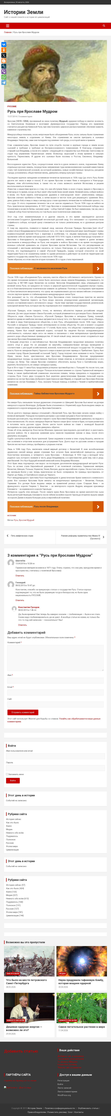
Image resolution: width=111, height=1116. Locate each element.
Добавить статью (21, 1051)
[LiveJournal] (4, 66)
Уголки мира (12, 846)
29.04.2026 (11, 1034)
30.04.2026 (63, 987)
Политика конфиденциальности (60, 1108)
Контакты (79, 1112)
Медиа (9, 829)
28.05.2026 (11, 987)
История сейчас (13, 819)
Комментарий (14, 642)
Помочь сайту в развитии (69, 1067)
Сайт (9, 699)
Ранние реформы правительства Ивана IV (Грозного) (80, 537)
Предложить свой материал (71, 1059)
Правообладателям (36, 1112)
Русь (16, 520)
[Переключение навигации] (7, 26)
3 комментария (25, 116)
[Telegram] (4, 82)
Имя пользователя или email (19, 751)
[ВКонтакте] (4, 44)
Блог (70, 1112)
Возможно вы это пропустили (25, 942)
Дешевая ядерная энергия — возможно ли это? (24, 1028)
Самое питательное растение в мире (81, 1026)
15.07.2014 (12, 116)
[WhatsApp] (4, 77)
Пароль (9, 762)
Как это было (12, 822)
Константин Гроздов (28, 607)
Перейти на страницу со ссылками (20, 1080)
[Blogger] (4, 60)
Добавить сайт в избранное (71, 1056)
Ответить (20, 575)
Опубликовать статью (88, 1108)
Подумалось (12, 836)
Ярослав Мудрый (26, 520)
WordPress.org (64, 1095)
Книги (9, 826)
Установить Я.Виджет (68, 1062)
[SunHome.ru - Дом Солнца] (17, 1087)
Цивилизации (12, 850)
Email (10, 687)
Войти (13, 780)
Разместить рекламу (67, 1064)
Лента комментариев (67, 1091)
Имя (10, 675)
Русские (11, 106)
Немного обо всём (15, 833)
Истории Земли (23, 12)
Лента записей (64, 1088)
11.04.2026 (63, 1030)
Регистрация (63, 1080)
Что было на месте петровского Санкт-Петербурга (26, 981)
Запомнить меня (16, 774)
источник (11, 515)
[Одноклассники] (4, 49)
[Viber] (4, 71)
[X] (4, 55)
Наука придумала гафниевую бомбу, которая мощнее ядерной (81, 981)
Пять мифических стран (22, 536)
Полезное (10, 839)
